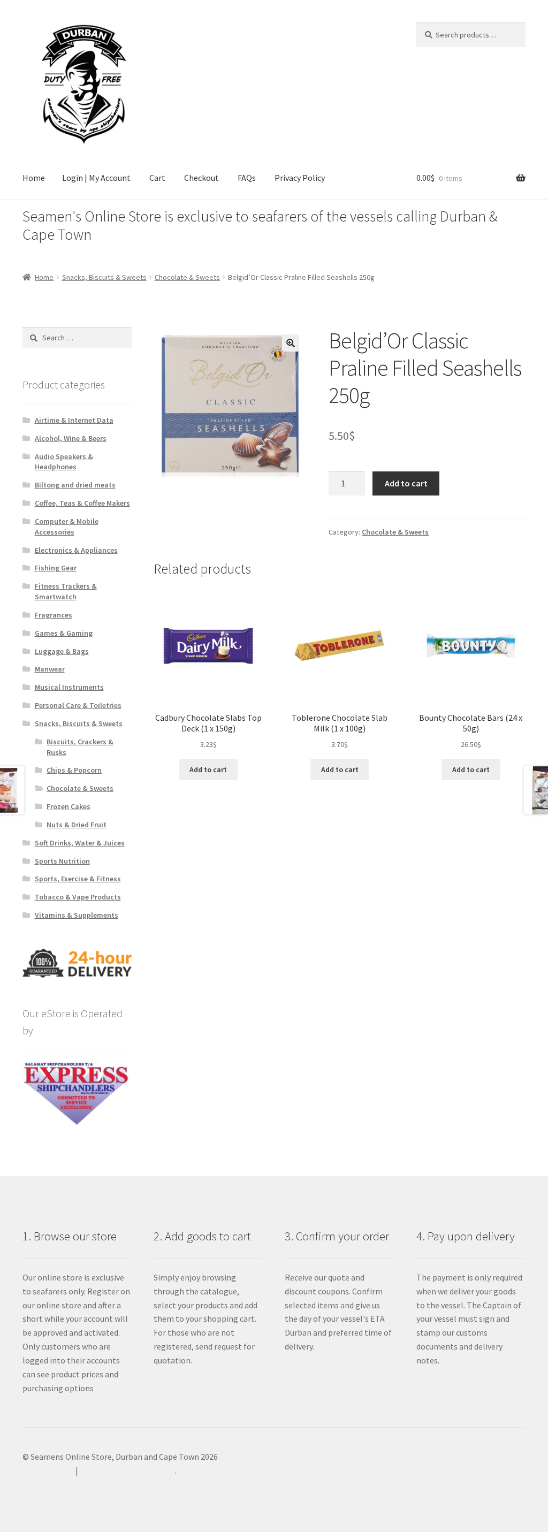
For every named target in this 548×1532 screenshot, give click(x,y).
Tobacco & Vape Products (78, 897)
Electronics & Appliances (76, 550)
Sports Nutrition (62, 861)
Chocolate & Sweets (187, 277)
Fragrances (53, 615)
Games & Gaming (64, 633)
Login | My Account (96, 177)
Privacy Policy (300, 177)
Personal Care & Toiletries (78, 705)
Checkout (201, 177)
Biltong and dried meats (75, 485)
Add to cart (406, 483)
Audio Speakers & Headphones (64, 462)
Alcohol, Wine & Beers (70, 438)
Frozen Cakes (68, 806)
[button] (290, 343)
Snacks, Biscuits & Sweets (104, 277)
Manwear (50, 669)
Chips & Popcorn (74, 770)
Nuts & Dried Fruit (76, 824)
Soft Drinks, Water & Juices (80, 843)
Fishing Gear (56, 568)
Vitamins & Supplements (76, 915)
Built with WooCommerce (127, 1470)
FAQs (247, 177)
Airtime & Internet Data (74, 420)
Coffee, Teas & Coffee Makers (82, 503)
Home (33, 177)
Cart (157, 177)
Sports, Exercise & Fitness (78, 878)
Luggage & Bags (62, 651)
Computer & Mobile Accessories (66, 526)
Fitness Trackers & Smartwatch (66, 591)
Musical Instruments (69, 687)
